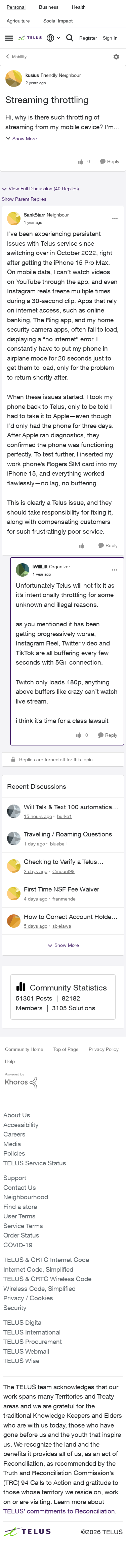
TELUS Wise (21, 1360)
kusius (32, 75)
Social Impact (58, 20)
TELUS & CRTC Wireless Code (47, 1278)
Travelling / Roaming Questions (68, 834)
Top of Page (66, 1049)
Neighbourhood (25, 1197)
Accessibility (21, 1124)
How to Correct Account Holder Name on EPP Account (68, 917)
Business (48, 7)
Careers (14, 1134)
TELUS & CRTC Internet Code (46, 1259)
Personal (16, 7)
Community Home (24, 1049)
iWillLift (40, 566)
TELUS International (31, 1332)
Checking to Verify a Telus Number (60, 862)
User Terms (19, 1216)
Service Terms (23, 1225)
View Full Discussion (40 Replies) (44, 188)
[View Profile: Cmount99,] (13, 866)
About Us (16, 1115)
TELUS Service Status (34, 1163)
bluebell (58, 843)
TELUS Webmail (26, 1351)
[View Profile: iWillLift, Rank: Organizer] (22, 570)
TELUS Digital (23, 1322)
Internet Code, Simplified (38, 1269)
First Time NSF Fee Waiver (61, 889)
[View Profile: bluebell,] (13, 838)
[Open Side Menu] (9, 38)
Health (79, 7)
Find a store (20, 1206)
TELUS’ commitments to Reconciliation (59, 1511)
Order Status (21, 1235)
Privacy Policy (104, 1049)
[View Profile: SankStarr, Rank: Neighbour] (13, 218)
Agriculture (18, 20)
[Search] (70, 38)
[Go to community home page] (30, 38)
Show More (24, 138)
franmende (64, 899)
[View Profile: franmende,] (13, 893)
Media (12, 1144)
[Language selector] (54, 38)
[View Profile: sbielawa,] (13, 921)
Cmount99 (63, 871)
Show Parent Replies (24, 199)
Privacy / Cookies (28, 1298)
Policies (14, 1153)
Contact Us (19, 1187)
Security (15, 1307)
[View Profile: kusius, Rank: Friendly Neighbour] (13, 78)
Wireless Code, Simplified (39, 1288)
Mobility (19, 56)
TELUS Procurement (32, 1341)
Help (10, 1061)
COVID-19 (18, 1245)
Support (14, 1177)
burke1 (64, 816)
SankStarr (34, 214)
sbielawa (61, 926)
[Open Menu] (116, 56)
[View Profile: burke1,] (13, 811)
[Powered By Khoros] (63, 1080)
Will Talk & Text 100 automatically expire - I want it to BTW (71, 807)
